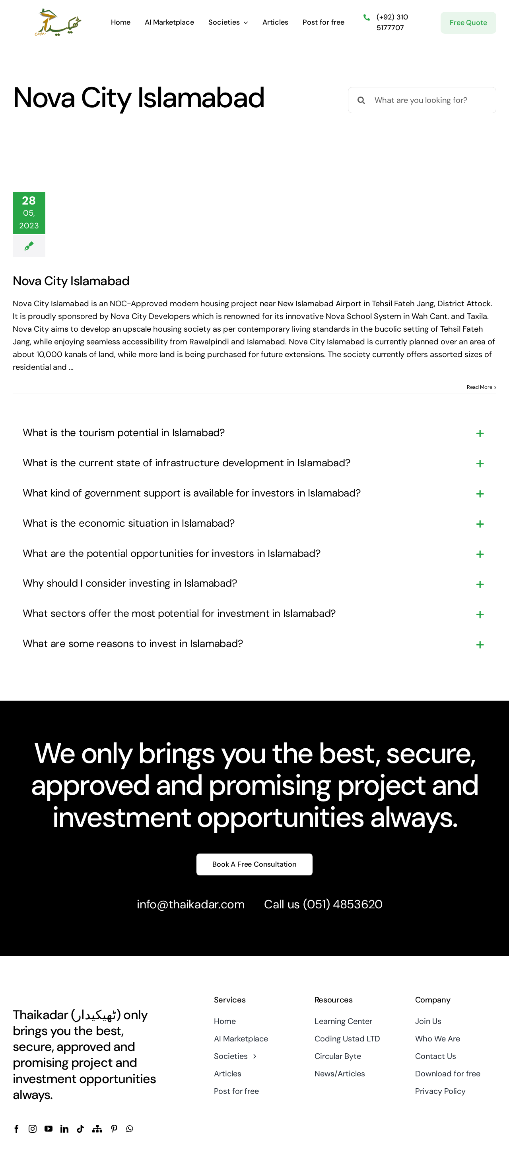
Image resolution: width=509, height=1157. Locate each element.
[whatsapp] (129, 1129)
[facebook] (17, 1129)
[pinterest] (114, 1129)
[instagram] (33, 1129)
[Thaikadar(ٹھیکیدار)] (58, 11)
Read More (479, 387)
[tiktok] (80, 1129)
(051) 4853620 (343, 904)
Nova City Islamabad (71, 280)
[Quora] (97, 1129)
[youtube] (48, 1129)
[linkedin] (64, 1129)
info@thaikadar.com (191, 904)
